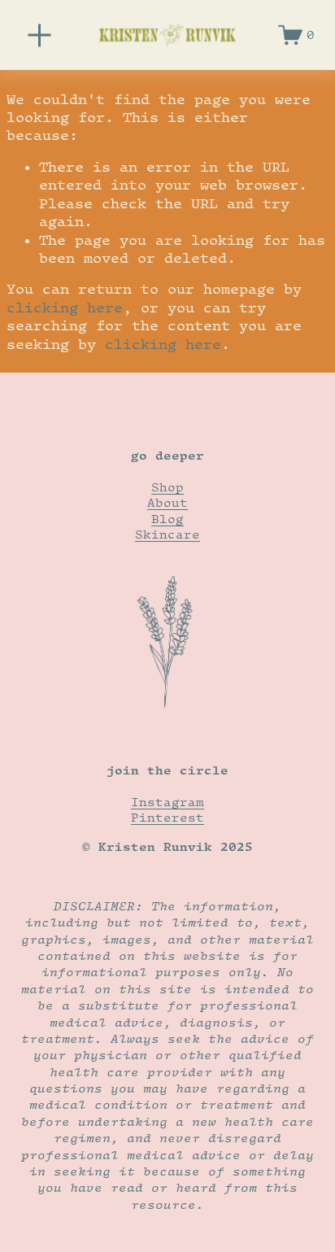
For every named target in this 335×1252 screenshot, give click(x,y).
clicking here (65, 307)
